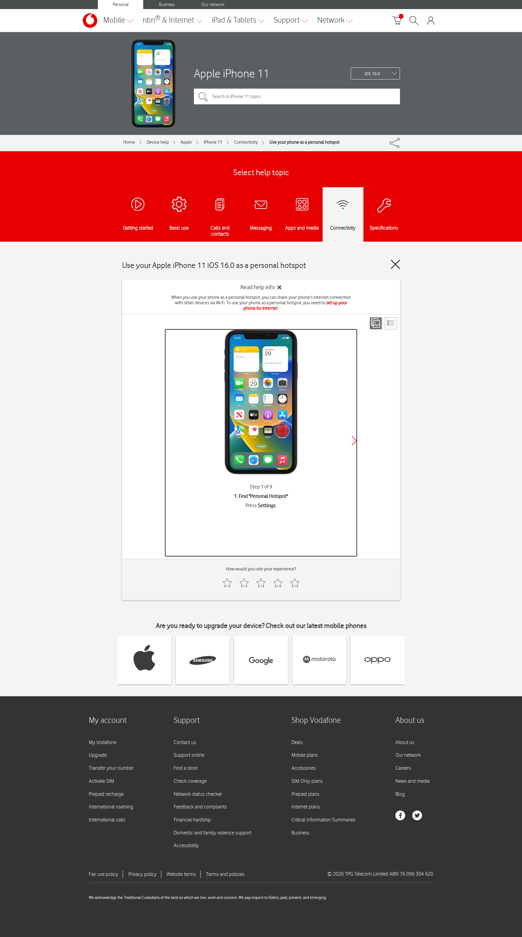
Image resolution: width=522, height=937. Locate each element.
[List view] (391, 323)
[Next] (354, 440)
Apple (186, 142)
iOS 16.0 (372, 74)
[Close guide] (395, 264)
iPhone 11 (213, 142)
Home (129, 142)
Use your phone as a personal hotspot (304, 142)
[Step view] (376, 323)
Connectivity (246, 142)
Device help (158, 142)
